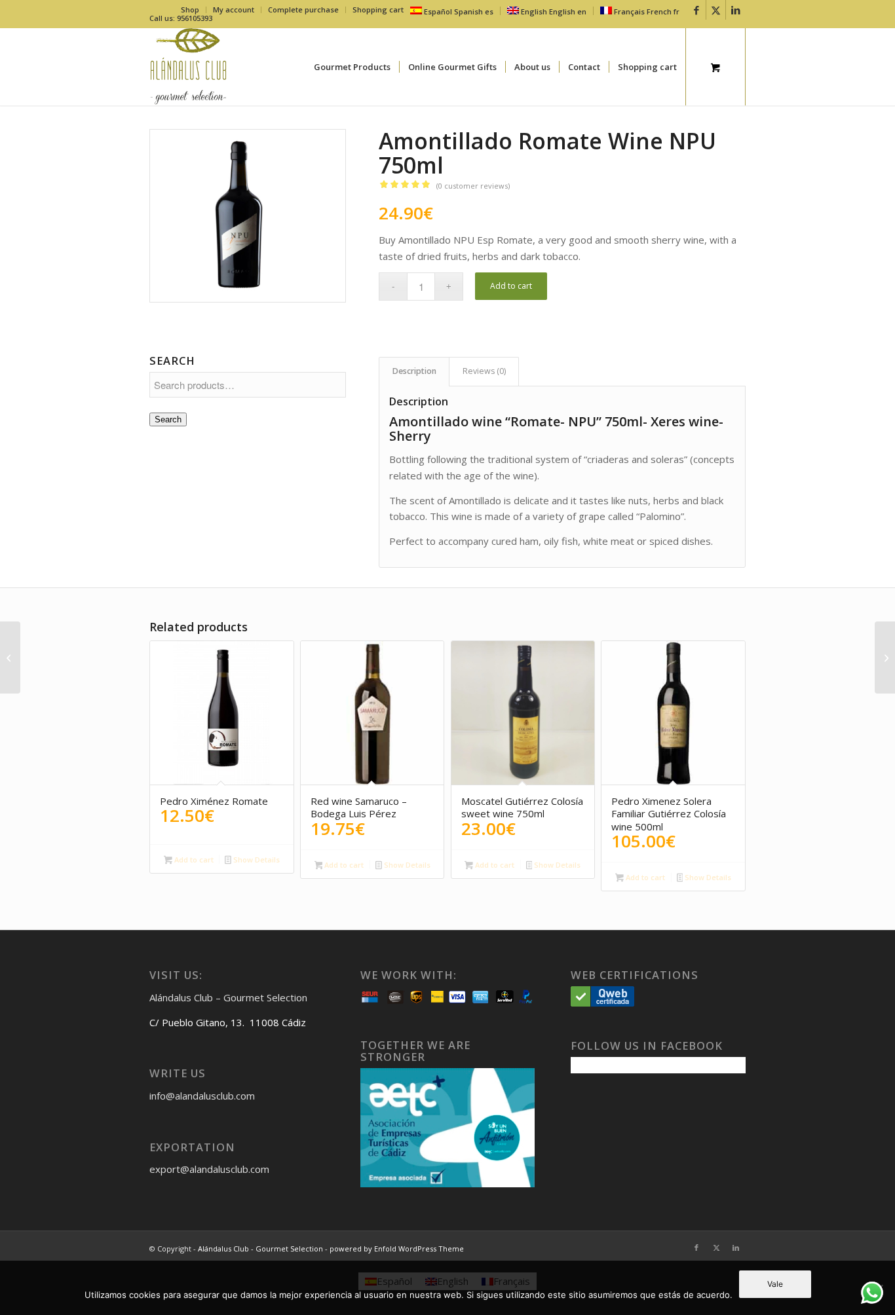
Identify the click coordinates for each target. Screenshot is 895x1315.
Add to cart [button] (193, 859)
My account (233, 9)
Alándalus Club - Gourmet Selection (260, 1248)
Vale (775, 1284)
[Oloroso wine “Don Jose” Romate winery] (10, 657)
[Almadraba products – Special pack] (885, 657)
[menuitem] (190, 10)
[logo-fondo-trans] (188, 66)
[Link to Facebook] (696, 10)
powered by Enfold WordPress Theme (397, 1248)
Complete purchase (303, 9)
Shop (190, 9)
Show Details (255, 859)
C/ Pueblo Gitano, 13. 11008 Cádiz (227, 1022)
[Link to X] (715, 10)
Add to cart (511, 285)
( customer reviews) (473, 186)
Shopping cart (378, 9)
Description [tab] (414, 371)
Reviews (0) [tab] (484, 371)
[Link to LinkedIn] (736, 10)
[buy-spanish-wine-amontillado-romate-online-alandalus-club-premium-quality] (247, 216)
